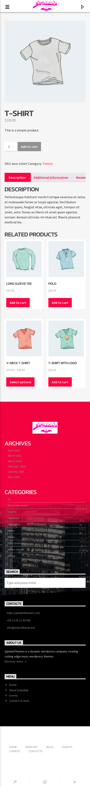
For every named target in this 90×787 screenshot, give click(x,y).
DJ (9, 499)
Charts (14, 751)
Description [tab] (17, 177)
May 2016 (13, 477)
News (11, 537)
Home (13, 685)
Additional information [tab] (51, 177)
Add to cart (29, 146)
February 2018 (17, 466)
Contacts (35, 751)
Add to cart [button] (18, 302)
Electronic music (18, 505)
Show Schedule (18, 690)
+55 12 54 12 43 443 (19, 620)
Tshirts (47, 163)
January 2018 (16, 472)
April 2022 (14, 450)
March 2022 (15, 456)
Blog (50, 747)
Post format (15, 543)
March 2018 (15, 461)
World (11, 556)
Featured (13, 518)
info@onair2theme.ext (21, 628)
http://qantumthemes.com (23, 613)
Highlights (14, 524)
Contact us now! (19, 701)
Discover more (14, 661)
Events (12, 512)
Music (11, 531)
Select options (20, 382)
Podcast (32, 747)
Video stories (16, 549)
